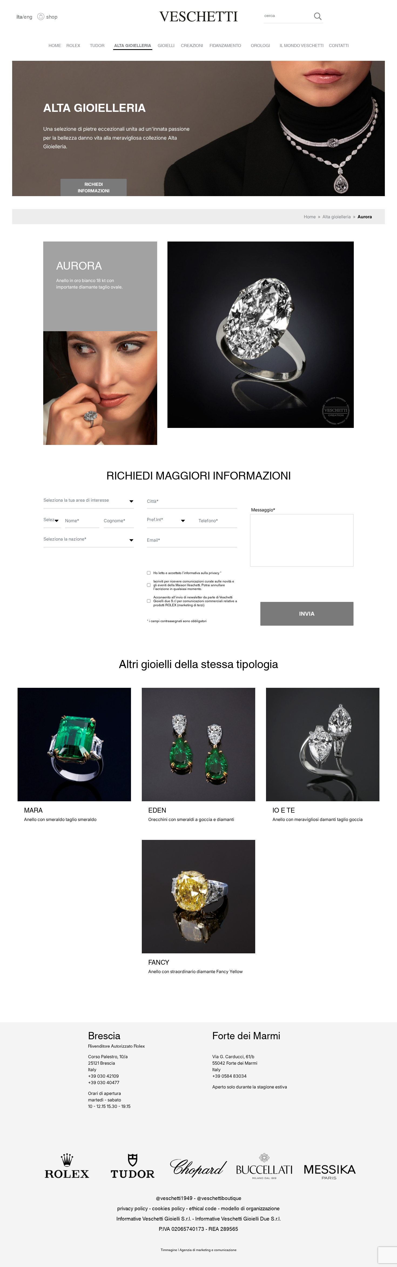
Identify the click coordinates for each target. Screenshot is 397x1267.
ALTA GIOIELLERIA (132, 45)
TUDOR (97, 45)
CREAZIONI (192, 45)
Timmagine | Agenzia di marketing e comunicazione (199, 1249)
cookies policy (168, 1208)
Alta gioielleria (336, 216)
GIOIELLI (166, 45)
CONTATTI (339, 45)
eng (28, 16)
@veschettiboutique (219, 1197)
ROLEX (73, 45)
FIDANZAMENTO (225, 45)
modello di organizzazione (250, 1208)
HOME (55, 45)
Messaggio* (263, 510)
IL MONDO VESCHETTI (302, 45)
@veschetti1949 (174, 1197)
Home (310, 216)
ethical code (203, 1208)
